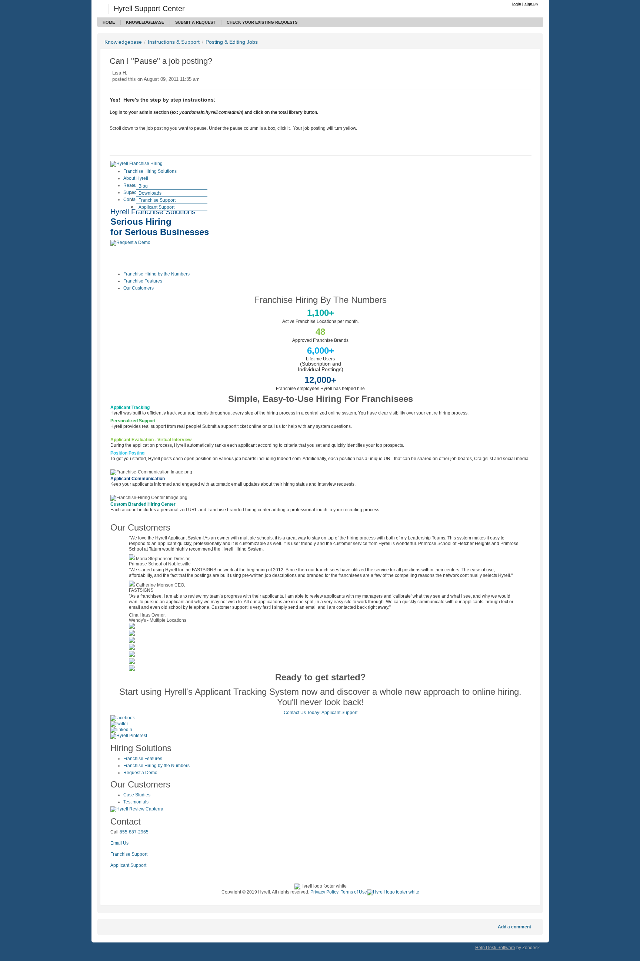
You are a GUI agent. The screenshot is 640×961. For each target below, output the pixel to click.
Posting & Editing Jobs (232, 42)
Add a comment (514, 926)
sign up (531, 4)
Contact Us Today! (302, 712)
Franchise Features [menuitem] (142, 281)
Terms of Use (354, 892)
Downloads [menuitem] (150, 193)
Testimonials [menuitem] (136, 802)
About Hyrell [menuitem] (135, 178)
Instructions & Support (174, 42)
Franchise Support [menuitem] (157, 200)
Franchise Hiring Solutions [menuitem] (150, 171)
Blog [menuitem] (143, 186)
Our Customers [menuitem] (138, 288)
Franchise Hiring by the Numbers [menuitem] (156, 274)
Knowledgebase (145, 22)
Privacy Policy (324, 892)
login (516, 4)
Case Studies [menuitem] (136, 794)
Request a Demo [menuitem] (140, 772)
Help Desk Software (495, 947)
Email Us (119, 843)
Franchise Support (128, 854)
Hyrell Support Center (149, 8)
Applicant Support (339, 712)
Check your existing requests (262, 22)
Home (109, 22)
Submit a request (195, 22)
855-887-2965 (134, 832)
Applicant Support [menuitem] (156, 207)
